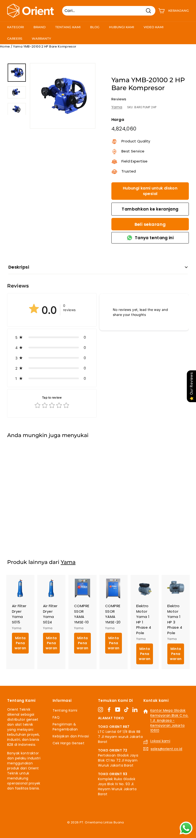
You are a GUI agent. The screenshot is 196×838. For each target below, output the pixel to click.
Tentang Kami (68, 27)
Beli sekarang (150, 224)
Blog (94, 27)
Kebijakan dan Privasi (71, 736)
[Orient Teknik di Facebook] (109, 709)
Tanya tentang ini (154, 238)
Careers (14, 38)
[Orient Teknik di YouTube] (117, 709)
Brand (39, 27)
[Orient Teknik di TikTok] (126, 709)
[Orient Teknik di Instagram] (100, 709)
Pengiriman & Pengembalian (65, 727)
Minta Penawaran (20, 526)
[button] (52, 337)
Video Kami (153, 27)
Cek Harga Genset (68, 743)
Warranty (41, 38)
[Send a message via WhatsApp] (186, 828)
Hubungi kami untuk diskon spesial (150, 190)
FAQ (56, 717)
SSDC (103, 828)
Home (5, 46)
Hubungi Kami (121, 27)
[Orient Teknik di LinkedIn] (134, 709)
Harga (117, 119)
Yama (116, 106)
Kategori (15, 27)
